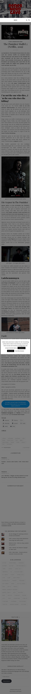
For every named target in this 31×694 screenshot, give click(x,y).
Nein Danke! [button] (10, 351)
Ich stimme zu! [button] (21, 348)
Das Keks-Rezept (19, 351)
